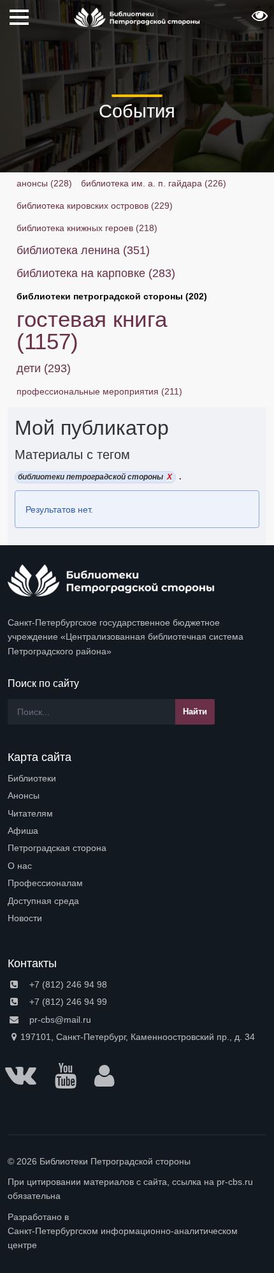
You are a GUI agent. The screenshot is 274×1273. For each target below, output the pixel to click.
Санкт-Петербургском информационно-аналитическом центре (123, 1238)
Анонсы (24, 795)
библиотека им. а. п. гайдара (153, 183)
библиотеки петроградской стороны (112, 296)
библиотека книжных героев (87, 228)
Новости (25, 918)
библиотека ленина (83, 250)
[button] (258, 20)
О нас (20, 866)
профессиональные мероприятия (99, 391)
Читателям (30, 813)
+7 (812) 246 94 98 (67, 984)
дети (44, 368)
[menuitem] (137, 778)
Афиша (23, 830)
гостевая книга (92, 330)
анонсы (44, 183)
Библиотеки (32, 778)
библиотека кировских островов (95, 205)
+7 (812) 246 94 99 (67, 1002)
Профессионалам (45, 883)
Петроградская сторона (57, 848)
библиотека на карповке (96, 273)
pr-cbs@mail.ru (59, 1019)
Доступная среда (43, 901)
